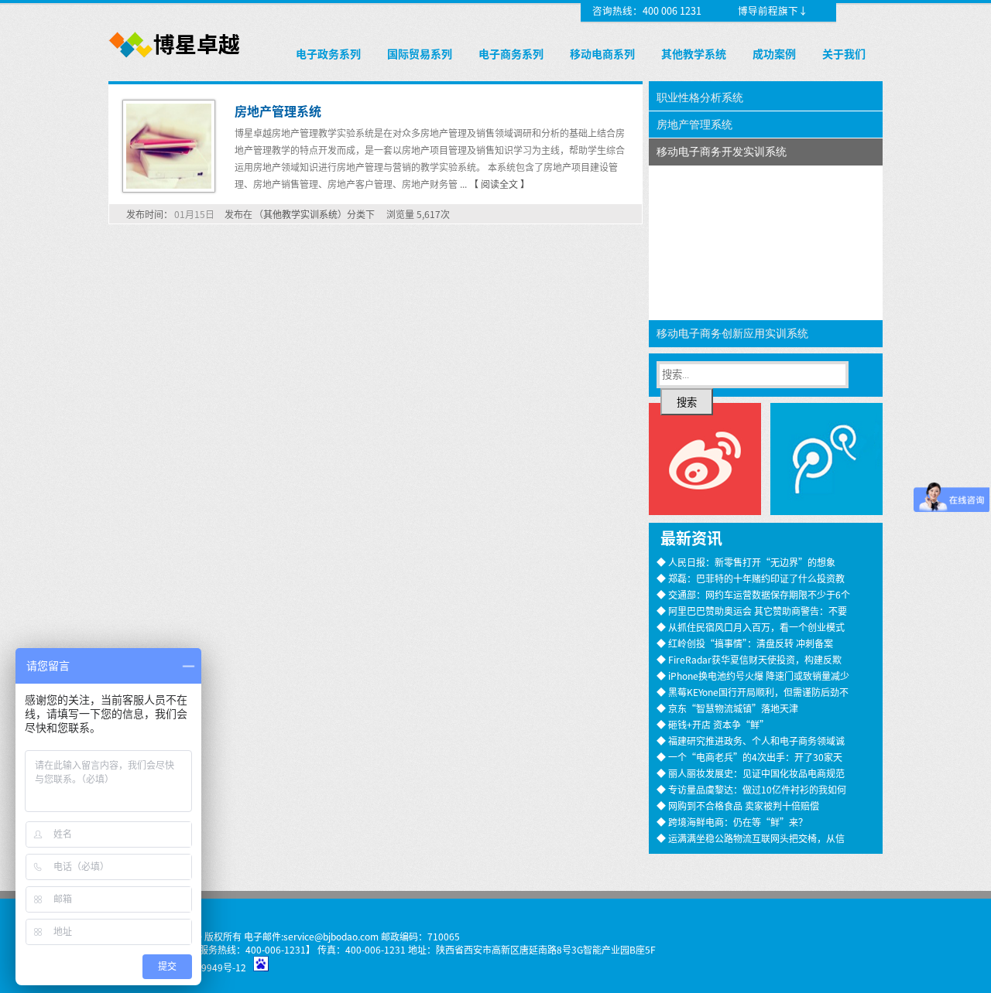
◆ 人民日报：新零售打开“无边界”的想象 (746, 561)
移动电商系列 (602, 53)
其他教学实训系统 (300, 213)
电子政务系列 (328, 53)
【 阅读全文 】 (499, 183)
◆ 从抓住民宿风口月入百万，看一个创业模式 (751, 626)
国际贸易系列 (419, 53)
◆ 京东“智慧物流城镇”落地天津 (727, 708)
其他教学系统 (693, 53)
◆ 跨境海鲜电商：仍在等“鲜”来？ (732, 821)
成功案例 (774, 53)
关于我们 (844, 53)
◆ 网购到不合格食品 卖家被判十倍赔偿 (738, 805)
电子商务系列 (511, 53)
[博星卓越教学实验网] (175, 58)
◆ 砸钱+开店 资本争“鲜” (713, 724)
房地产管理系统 (278, 110)
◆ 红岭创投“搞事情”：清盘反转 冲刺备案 (745, 643)
